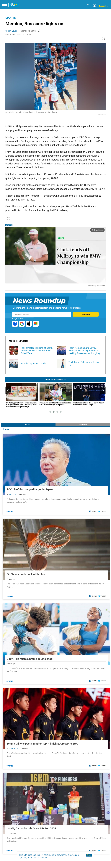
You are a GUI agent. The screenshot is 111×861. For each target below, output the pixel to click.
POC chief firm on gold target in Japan (30, 489)
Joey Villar (12, 494)
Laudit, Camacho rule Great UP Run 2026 (31, 828)
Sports (10, 17)
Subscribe (103, 6)
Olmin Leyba (11, 31)
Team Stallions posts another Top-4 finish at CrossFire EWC (42, 743)
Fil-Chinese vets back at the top (26, 574)
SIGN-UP (85, 314)
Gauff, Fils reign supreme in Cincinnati (30, 658)
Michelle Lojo (13, 748)
